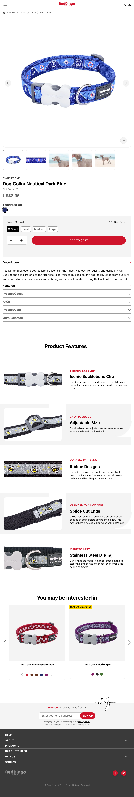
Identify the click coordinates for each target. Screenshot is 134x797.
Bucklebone (46, 12)
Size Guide (120, 222)
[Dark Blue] (5, 210)
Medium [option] (39, 229)
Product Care (12, 309)
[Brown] (31, 675)
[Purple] (46, 675)
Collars (22, 12)
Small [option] (26, 229)
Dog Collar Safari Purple (97, 664)
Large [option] (52, 229)
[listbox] (66, 230)
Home (4, 12)
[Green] (101, 674)
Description (11, 262)
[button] (123, 140)
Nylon (33, 12)
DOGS (12, 12)
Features (9, 285)
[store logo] (67, 4)
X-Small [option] (13, 229)
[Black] (97, 674)
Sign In (130, 4)
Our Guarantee (13, 317)
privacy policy (84, 722)
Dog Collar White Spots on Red (37, 664)
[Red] (27, 675)
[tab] (67, 262)
